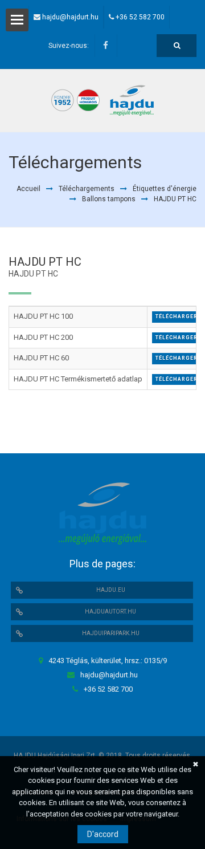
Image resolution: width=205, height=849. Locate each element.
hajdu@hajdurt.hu (70, 17)
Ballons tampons (109, 199)
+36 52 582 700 (140, 17)
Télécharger (176, 316)
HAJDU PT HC (175, 199)
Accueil (28, 189)
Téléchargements (86, 189)
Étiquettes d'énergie (164, 189)
